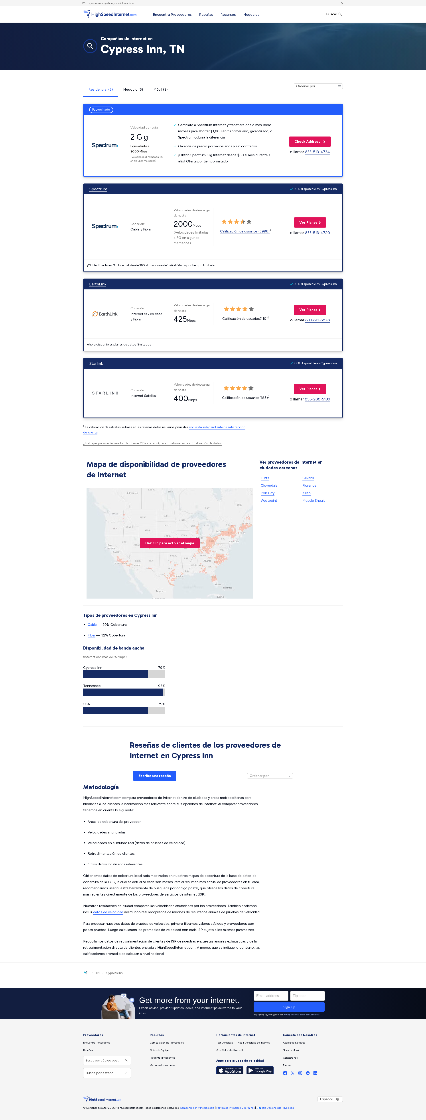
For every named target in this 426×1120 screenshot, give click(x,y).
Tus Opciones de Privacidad (278, 1107)
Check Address (305, 141)
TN (97, 973)
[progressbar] (124, 674)
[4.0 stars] (243, 221)
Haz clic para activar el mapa (169, 543)
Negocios (251, 14)
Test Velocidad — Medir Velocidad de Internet (243, 1042)
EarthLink (97, 284)
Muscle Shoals (313, 500)
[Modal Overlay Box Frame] (213, 1003)
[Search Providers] (126, 1060)
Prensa (287, 1065)
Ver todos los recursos (162, 1065)
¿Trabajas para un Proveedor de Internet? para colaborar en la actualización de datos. (152, 443)
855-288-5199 (317, 399)
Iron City (267, 493)
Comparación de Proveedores (167, 1042)
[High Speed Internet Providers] (109, 14)
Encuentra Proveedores (172, 14)
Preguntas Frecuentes (162, 1057)
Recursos (228, 14)
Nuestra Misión (291, 1050)
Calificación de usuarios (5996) (245, 231)
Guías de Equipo (159, 1050)
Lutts (265, 478)
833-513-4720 (317, 232)
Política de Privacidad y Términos (235, 1107)
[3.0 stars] (236, 221)
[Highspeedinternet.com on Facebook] (285, 1074)
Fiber (91, 635)
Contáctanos (290, 1057)
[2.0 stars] (230, 221)
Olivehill (308, 478)
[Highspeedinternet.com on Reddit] (308, 1074)
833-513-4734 (317, 151)
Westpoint (269, 500)
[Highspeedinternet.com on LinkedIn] (315, 1074)
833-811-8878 (317, 320)
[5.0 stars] (249, 221)
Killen (306, 493)
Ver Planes (306, 222)
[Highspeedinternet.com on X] (292, 1074)
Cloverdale (269, 485)
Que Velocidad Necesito (230, 1050)
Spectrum (98, 189)
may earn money (96, 3)
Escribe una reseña (155, 776)
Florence (309, 485)
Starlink (96, 363)
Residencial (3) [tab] (101, 89)
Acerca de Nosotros (294, 1042)
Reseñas (206, 14)
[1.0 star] (224, 221)
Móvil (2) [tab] (161, 89)
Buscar (332, 14)
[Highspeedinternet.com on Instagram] (300, 1074)
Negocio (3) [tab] (133, 89)
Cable (92, 624)
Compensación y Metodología (197, 1107)
